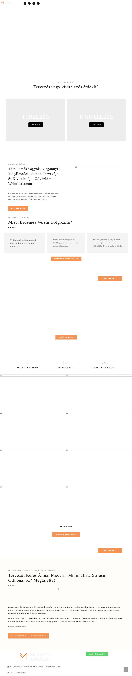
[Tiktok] (33, 3)
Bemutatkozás (110, 3)
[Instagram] (29, 3)
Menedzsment (82, 3)
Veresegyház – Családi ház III (23, 520)
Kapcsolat (124, 3)
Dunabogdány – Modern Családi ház (27, 408)
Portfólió (96, 3)
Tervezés (69, 3)
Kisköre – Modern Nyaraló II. (88, 445)
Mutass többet (66, 526)
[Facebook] (25, 3)
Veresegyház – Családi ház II (89, 520)
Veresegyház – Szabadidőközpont (91, 483)
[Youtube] (38, 3)
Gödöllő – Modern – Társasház (24, 445)
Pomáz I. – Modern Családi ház (90, 408)
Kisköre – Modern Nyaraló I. (22, 483)
